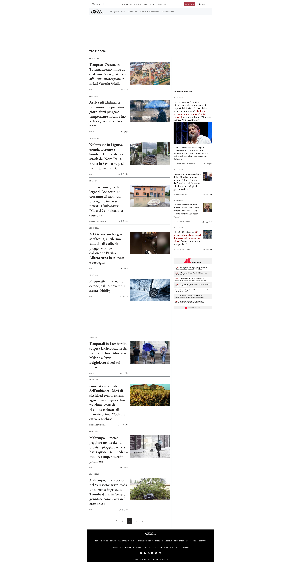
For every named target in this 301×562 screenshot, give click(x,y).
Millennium (137, 4)
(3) (127, 509)
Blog (130, 4)
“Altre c (185, 241)
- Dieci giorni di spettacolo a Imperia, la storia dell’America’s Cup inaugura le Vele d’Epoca (191, 268)
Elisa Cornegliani (97, 425)
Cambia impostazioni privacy (142, 541)
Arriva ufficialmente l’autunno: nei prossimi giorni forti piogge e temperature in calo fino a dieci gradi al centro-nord (107, 114)
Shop (153, 4)
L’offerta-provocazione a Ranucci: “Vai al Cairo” (190, 114)
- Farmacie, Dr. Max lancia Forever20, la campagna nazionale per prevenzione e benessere (191, 279)
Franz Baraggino (97, 221)
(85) (126, 425)
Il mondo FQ (161, 4)
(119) (126, 221)
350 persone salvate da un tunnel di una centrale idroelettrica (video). (187, 236)
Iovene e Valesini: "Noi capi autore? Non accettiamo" (192, 118)
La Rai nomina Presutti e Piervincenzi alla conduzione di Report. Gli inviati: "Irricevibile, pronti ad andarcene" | (190, 106)
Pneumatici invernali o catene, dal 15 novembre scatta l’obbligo (107, 286)
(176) (210, 222)
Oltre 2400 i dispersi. (184, 231)
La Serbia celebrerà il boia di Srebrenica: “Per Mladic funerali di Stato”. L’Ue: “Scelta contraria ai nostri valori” (186, 210)
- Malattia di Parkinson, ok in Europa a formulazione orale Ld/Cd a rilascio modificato (189, 296)
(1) (127, 132)
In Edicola (124, 4)
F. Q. (92, 89)
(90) (126, 174)
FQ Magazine (146, 4)
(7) (127, 89)
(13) (210, 164)
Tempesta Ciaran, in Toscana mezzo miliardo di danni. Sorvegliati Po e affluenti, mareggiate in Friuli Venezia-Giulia (108, 74)
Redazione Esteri (182, 222)
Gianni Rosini (180, 194)
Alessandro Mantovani (184, 164)
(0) (127, 296)
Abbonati (189, 4)
